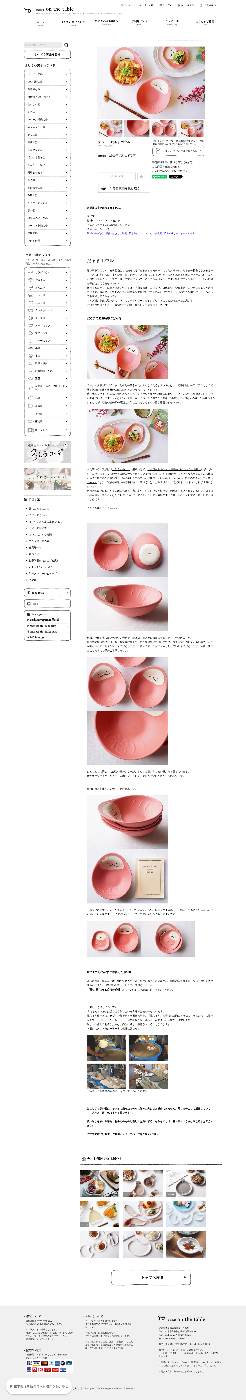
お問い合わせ (209, 5)
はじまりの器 (35, 74)
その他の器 (34, 240)
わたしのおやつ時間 (40, 534)
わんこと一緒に (36, 165)
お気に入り (147, 5)
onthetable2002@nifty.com (178, 1335)
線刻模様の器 (35, 81)
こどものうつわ (38, 515)
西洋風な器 (34, 89)
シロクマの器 (35, 150)
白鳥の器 (33, 195)
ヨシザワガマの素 (39, 541)
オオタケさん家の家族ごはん (45, 521)
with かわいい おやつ (41, 567)
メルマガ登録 (126, 5)
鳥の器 (31, 180)
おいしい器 (34, 104)
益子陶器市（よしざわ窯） (44, 560)
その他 (33, 580)
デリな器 (33, 134)
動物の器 (33, 142)
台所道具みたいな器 (39, 97)
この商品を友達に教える (166, 166)
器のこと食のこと (39, 508)
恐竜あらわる (35, 172)
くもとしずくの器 (38, 203)
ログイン (167, 5)
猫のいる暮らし (36, 157)
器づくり (34, 554)
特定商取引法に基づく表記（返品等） (173, 162)
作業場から (35, 547)
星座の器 (33, 233)
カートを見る (187, 5)
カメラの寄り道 (38, 528)
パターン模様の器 (38, 119)
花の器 (31, 112)
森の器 (31, 210)
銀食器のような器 (38, 218)
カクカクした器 (36, 127)
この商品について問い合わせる (169, 170)
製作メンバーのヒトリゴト (44, 573)
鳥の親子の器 (35, 187)
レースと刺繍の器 (38, 225)
